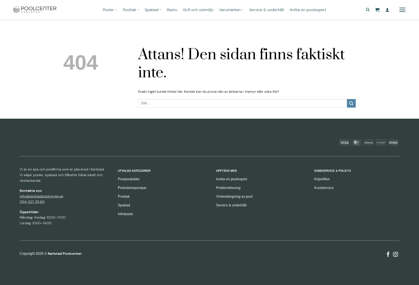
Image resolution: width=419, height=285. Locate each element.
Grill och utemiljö (198, 9)
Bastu (172, 9)
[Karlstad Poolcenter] (35, 9)
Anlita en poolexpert (308, 9)
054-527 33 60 (32, 201)
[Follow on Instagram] (395, 255)
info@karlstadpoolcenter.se (41, 196)
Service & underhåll (266, 9)
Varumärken (230, 9)
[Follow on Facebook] (388, 255)
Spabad (151, 9)
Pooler (108, 9)
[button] (367, 9)
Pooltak (129, 9)
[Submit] (351, 103)
